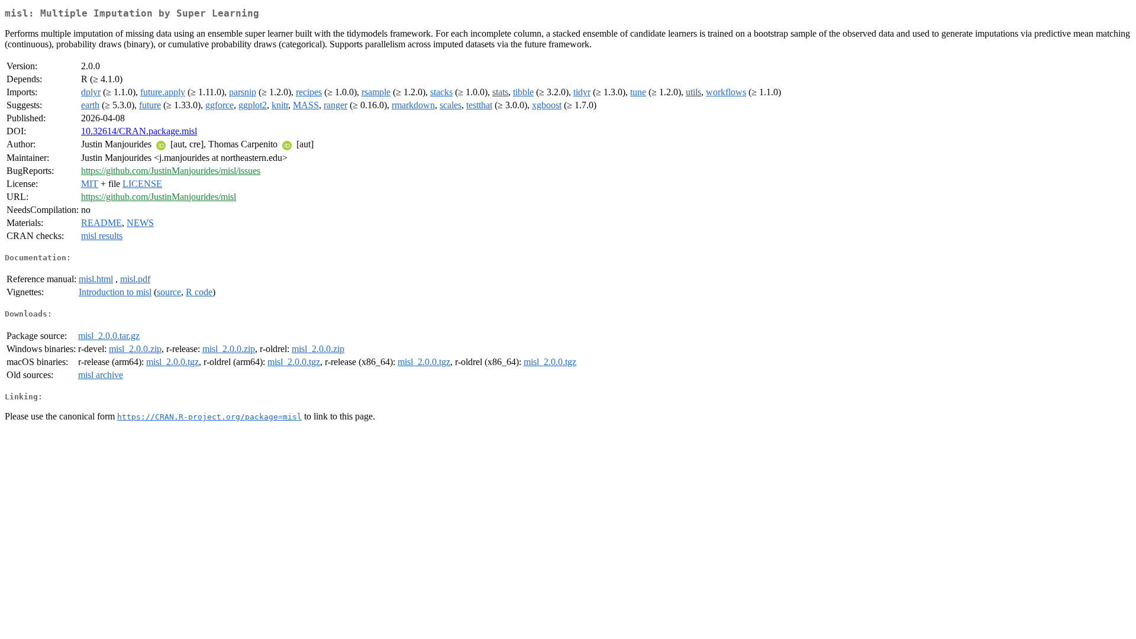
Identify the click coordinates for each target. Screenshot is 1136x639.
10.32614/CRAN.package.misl (139, 131)
